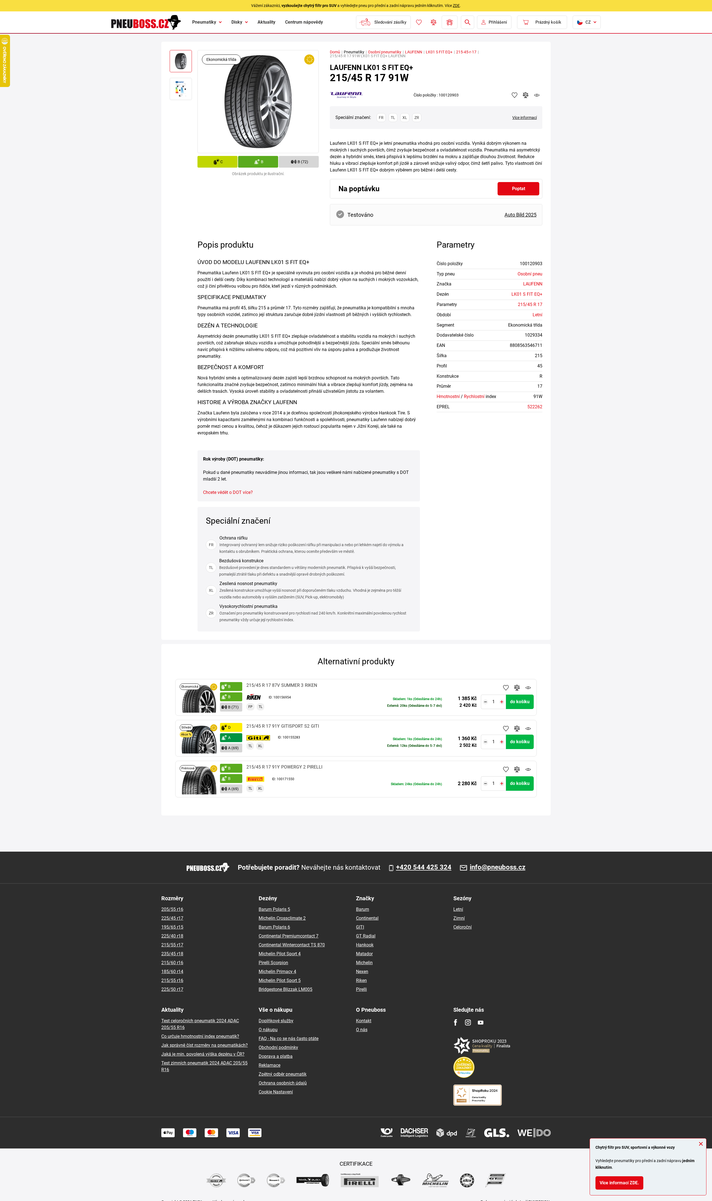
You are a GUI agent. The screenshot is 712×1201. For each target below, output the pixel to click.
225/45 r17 (172, 918)
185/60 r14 (172, 971)
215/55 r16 (172, 980)
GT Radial (365, 936)
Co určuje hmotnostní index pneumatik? (200, 1036)
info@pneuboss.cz (497, 867)
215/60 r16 (172, 962)
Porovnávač (433, 22)
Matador (364, 953)
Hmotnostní (448, 396)
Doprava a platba (276, 1056)
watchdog (537, 95)
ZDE (456, 5)
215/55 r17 (172, 945)
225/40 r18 (172, 936)
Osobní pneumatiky (384, 52)
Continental (367, 918)
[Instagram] (468, 1022)
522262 (534, 406)
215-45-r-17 (466, 52)
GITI (360, 927)
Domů (335, 52)
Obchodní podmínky (278, 1047)
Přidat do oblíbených (506, 687)
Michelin (364, 962)
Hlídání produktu (528, 687)
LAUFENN (413, 52)
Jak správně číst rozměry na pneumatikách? (204, 1045)
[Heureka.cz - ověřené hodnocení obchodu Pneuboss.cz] (466, 1067)
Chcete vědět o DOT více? (228, 492)
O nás (361, 1029)
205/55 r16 (172, 909)
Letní (537, 314)
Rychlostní (474, 396)
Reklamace (269, 1065)
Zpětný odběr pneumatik (282, 1074)
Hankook (365, 945)
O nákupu (268, 1029)
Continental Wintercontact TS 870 (292, 945)
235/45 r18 (172, 953)
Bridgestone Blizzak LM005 (285, 989)
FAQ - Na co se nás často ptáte (288, 1038)
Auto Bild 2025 (521, 215)
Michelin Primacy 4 (277, 971)
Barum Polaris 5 (274, 909)
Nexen (362, 971)
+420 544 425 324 (423, 867)
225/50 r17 (172, 989)
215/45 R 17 (530, 304)
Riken (361, 980)
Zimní (459, 918)
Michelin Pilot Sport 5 (280, 980)
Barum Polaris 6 (274, 927)
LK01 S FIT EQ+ (439, 52)
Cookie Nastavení (276, 1092)
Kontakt (363, 1020)
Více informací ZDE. (619, 1182)
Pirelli (361, 989)
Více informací (524, 117)
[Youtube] (480, 1022)
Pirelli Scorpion (273, 962)
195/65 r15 (172, 927)
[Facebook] (455, 1022)
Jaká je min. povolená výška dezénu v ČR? (202, 1054)
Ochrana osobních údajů (283, 1083)
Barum (362, 909)
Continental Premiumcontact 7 (288, 936)
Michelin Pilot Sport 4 (280, 953)
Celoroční (462, 927)
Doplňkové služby (276, 1020)
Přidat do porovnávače (517, 687)
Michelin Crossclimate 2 (282, 918)
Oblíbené (419, 22)
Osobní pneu (530, 274)
